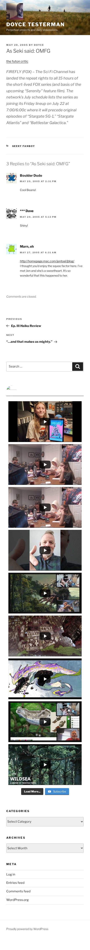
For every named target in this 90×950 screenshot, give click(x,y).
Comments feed (18, 891)
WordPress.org (17, 900)
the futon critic (17, 61)
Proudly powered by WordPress (27, 929)
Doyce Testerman (35, 24)
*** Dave (26, 211)
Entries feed (15, 883)
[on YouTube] (45, 391)
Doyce (39, 44)
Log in (10, 874)
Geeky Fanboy (23, 146)
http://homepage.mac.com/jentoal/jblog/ (47, 261)
